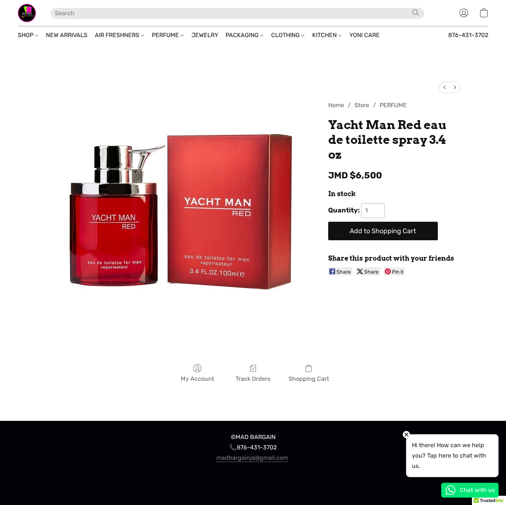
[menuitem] (444, 87)
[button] (27, 13)
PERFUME (166, 35)
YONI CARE (364, 35)
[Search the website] (415, 12)
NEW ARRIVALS (66, 35)
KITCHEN (325, 35)
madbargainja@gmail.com (252, 457)
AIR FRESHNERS (118, 35)
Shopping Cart (309, 378)
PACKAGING (243, 35)
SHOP (26, 35)
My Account (197, 378)
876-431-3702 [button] (468, 35)
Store (361, 105)
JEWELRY (205, 35)
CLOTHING (286, 35)
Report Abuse (253, 472)
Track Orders (253, 378)
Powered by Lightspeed (253, 485)
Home (336, 105)
